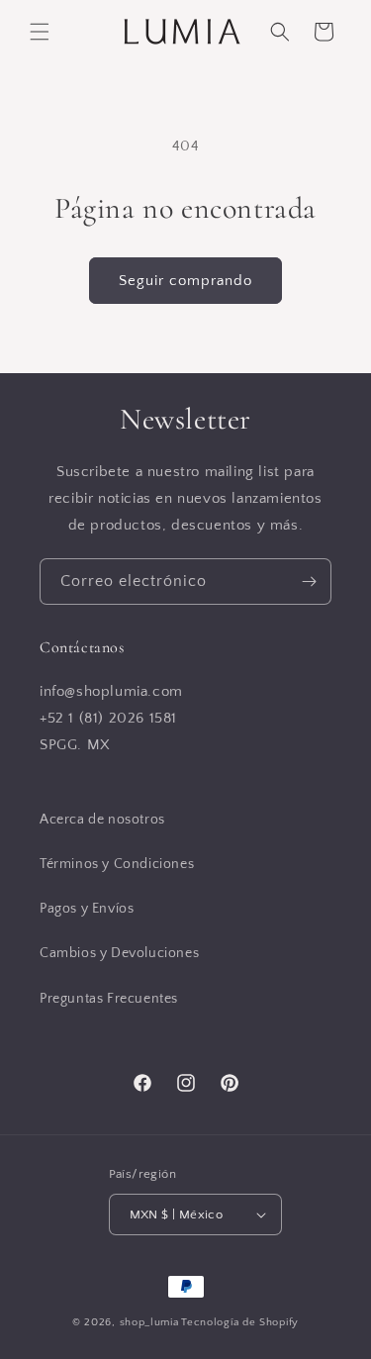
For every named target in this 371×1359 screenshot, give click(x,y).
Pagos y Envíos (87, 909)
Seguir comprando (185, 280)
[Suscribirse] (308, 581)
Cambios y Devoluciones (119, 953)
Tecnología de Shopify (240, 1322)
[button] (39, 31)
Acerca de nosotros (102, 819)
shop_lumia (149, 1322)
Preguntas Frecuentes (109, 999)
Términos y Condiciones (117, 864)
